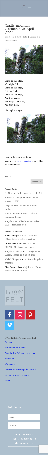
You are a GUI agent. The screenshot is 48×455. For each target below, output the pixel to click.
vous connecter (24, 161)
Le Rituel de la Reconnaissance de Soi (23, 193)
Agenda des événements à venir (20, 353)
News (7, 380)
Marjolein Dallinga (13, 251)
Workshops (10, 364)
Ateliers (9, 342)
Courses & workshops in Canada (20, 369)
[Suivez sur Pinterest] (30, 314)
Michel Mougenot (13, 259)
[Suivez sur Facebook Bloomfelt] (9, 314)
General (33, 37)
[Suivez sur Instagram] (20, 314)
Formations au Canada (15, 347)
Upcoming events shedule (17, 375)
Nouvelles (9, 358)
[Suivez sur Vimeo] (9, 325)
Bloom (11, 37)
